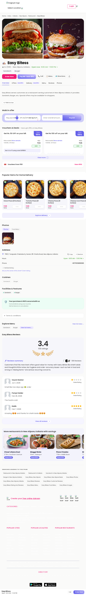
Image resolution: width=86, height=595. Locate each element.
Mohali (9, 546)
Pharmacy (12, 509)
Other (20, 509)
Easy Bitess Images (66, 485)
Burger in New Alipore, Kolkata (12, 477)
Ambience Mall (48, 540)
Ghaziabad (11, 540)
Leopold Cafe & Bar (73, 548)
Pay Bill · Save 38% (27, 76)
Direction (80, 254)
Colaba (45, 548)
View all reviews (41, 421)
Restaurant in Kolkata (35, 473)
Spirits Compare (55, 563)
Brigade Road (47, 535)
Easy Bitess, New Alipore (33, 477)
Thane (21, 548)
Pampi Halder (17, 393)
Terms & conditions (13, 316)
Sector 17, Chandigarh (49, 543)
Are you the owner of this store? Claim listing (16, 271)
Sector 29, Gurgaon (49, 537)
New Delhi (10, 535)
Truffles (58, 535)
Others (43, 578)
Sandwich (6, 281)
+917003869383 (78, 263)
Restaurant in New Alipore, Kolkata (14, 473)
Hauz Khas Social (73, 554)
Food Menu (15, 229)
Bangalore (10, 537)
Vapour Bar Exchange (61, 546)
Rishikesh (10, 551)
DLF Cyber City (36, 540)
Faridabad (22, 540)
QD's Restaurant (61, 554)
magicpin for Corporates (44, 566)
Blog (38, 563)
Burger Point (71, 537)
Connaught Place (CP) (49, 551)
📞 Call (40, 76)
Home (4, 16)
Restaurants (24, 506)
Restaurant (32, 16)
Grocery (49, 506)
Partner (25, 566)
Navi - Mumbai (12, 548)
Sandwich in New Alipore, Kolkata (56, 473)
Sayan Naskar (18, 380)
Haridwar (22, 554)
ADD (37, 146)
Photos (6, 229)
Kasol (8, 554)
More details (16, 140)
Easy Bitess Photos (72, 477)
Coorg (21, 551)
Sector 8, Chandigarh (37, 543)
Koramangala (36, 535)
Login (71, 6)
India (9, 16)
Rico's (69, 551)
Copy (71, 254)
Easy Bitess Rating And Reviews (13, 485)
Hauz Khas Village (37, 554)
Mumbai (22, 546)
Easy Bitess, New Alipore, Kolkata (13, 481)
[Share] (69, 76)
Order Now (9, 76)
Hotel (75, 506)
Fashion (41, 506)
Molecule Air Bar (61, 543)
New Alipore (23, 16)
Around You (32, 563)
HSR (32, 537)
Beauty (34, 506)
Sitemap (12, 566)
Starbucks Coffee (61, 548)
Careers (64, 566)
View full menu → (78, 324)
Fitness (58, 506)
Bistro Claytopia (72, 535)
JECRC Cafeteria (73, 546)
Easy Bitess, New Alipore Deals (53, 477)
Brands (32, 566)
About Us (23, 563)
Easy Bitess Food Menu (49, 485)
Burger (16, 281)
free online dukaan (31, 498)
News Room (14, 563)
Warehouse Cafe (73, 543)
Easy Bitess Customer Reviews (53, 481)
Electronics (67, 506)
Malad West (35, 551)
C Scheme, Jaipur (49, 546)
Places (19, 566)
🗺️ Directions (60, 76)
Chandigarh (23, 537)
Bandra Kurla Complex (37, 548)
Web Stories (73, 566)
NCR (20, 543)
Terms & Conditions (69, 563)
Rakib (14, 406)
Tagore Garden (48, 554)
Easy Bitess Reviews (33, 481)
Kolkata (15, 16)
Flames (69, 540)
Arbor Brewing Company (61, 537)
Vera (56, 566)
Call (70, 592)
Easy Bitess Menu (32, 485)
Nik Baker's (59, 540)
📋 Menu (49, 76)
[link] (12, 194)
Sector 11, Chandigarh (37, 546)
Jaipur (9, 543)
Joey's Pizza (59, 551)
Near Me (45, 563)
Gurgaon (22, 535)
